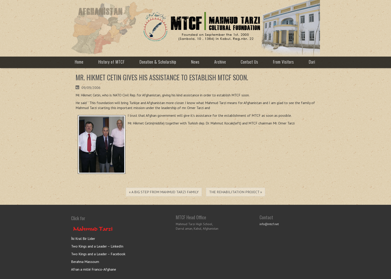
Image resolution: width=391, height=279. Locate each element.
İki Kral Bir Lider (83, 238)
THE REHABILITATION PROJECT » (235, 192)
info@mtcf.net (269, 224)
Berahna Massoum (85, 261)
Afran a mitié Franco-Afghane (93, 269)
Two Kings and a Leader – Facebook (98, 254)
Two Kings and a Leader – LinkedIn (97, 246)
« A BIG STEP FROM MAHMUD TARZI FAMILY (164, 192)
